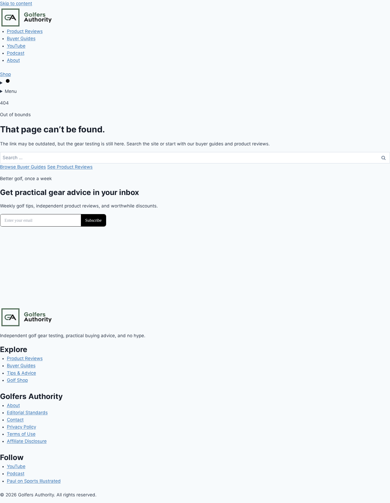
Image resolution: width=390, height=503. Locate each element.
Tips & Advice (21, 373)
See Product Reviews (70, 167)
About (13, 60)
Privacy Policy (21, 427)
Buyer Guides (21, 38)
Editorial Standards (27, 412)
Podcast (15, 53)
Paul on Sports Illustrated (34, 481)
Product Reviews (25, 31)
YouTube (16, 46)
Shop (5, 74)
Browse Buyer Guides (23, 167)
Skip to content (16, 3)
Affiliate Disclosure (27, 441)
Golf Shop (17, 380)
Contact (15, 419)
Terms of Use (21, 434)
